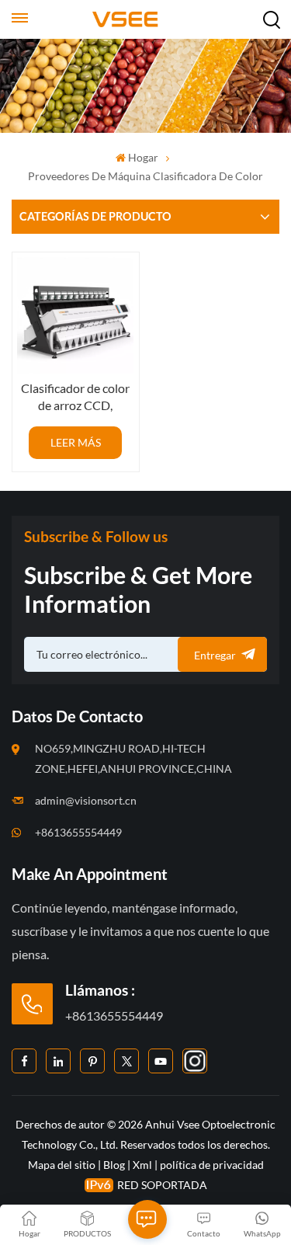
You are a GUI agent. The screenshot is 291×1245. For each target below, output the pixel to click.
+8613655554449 (78, 832)
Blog (114, 1164)
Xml (142, 1164)
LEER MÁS (75, 442)
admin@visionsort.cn (86, 800)
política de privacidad (212, 1164)
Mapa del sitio (63, 1164)
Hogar (143, 157)
